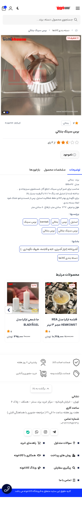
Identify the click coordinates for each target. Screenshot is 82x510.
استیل (74, 222)
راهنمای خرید (28, 443)
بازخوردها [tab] (34, 170)
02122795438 (70, 423)
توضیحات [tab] (74, 170)
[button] (8, 310)
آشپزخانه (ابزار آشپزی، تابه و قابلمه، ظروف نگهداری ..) (49, 249)
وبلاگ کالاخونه (28, 468)
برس (64, 222)
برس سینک (30, 222)
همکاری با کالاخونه (25, 455)
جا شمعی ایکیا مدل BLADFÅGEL (27, 321)
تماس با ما (65, 480)
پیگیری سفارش (62, 468)
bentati (44, 222)
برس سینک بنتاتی (68, 230)
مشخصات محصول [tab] (54, 170)
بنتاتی (66, 123)
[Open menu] (77, 8)
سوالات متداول (63, 443)
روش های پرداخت (61, 455)
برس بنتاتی (49, 230)
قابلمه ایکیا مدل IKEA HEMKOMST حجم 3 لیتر (62, 321)
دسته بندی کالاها (60, 30)
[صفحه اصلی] (76, 30)
